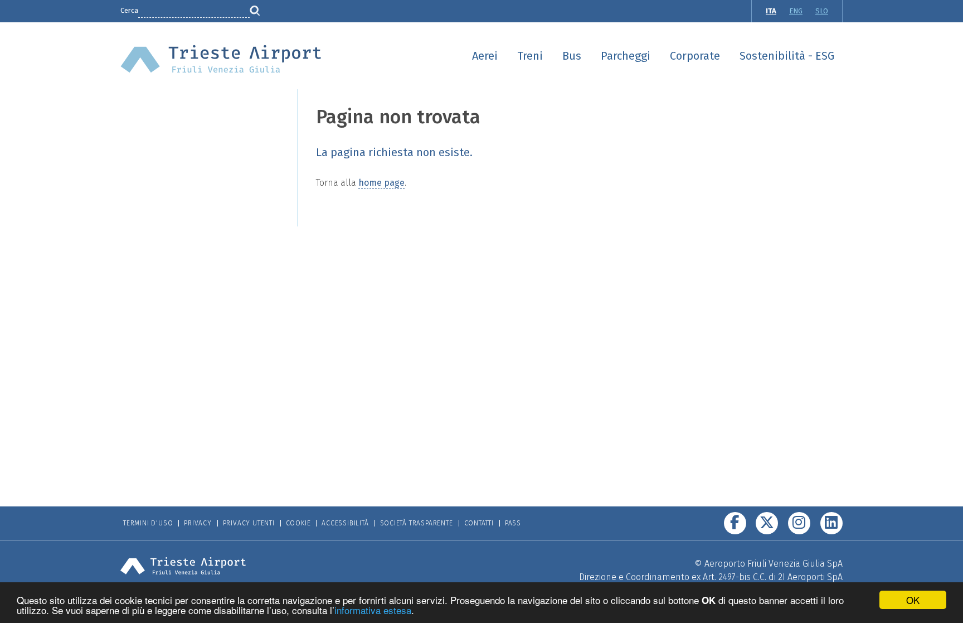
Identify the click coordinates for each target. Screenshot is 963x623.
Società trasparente (416, 523)
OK (913, 600)
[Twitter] (767, 523)
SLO (821, 11)
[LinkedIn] (831, 523)
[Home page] (221, 58)
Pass (513, 523)
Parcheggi (625, 55)
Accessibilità (345, 523)
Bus (571, 55)
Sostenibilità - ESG (787, 55)
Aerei (485, 55)
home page (381, 182)
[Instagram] (799, 523)
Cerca (129, 10)
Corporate (695, 55)
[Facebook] (735, 523)
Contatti (479, 523)
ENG (795, 11)
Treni (530, 55)
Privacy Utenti (249, 523)
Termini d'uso (148, 523)
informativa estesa (372, 610)
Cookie (298, 523)
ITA (771, 11)
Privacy (198, 523)
